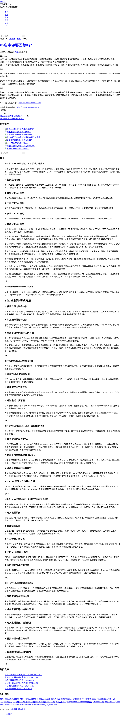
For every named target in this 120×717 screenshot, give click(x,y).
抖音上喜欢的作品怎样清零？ (19, 132)
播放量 (44, 705)
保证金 (91, 702)
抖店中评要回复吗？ (17, 45)
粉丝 (84, 699)
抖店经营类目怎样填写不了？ (12, 119)
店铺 (99, 699)
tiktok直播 (34, 699)
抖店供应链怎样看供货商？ (11, 116)
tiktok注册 (45, 702)
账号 (56, 699)
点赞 (70, 702)
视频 (6, 20)
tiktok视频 (74, 699)
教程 (6, 17)
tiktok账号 (10, 702)
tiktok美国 (21, 705)
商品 (11, 705)
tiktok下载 (102, 702)
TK (6, 25)
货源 (64, 699)
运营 (6, 23)
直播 (6, 15)
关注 (35, 702)
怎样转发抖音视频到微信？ (18, 149)
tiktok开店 (33, 705)
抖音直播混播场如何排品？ (18, 143)
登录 (92, 699)
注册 (63, 702)
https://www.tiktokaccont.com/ (30, 103)
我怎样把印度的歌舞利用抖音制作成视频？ (24, 137)
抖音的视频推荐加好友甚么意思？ (21, 146)
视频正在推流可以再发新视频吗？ (21, 129)
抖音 (5, 699)
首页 (6, 12)
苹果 (27, 702)
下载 (55, 702)
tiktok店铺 (47, 699)
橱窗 (20, 702)
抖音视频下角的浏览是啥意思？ (20, 135)
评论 (112, 702)
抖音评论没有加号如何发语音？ (20, 140)
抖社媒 (3, 2)
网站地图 (21, 709)
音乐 (53, 705)
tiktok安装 (80, 702)
